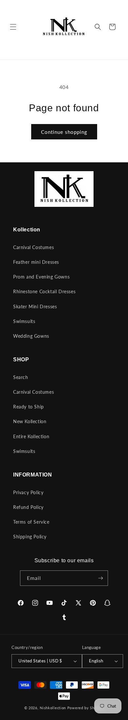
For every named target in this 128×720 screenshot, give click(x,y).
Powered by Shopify (85, 708)
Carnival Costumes (33, 247)
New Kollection (29, 421)
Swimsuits (24, 321)
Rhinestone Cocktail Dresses (44, 291)
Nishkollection (53, 708)
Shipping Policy (30, 536)
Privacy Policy (28, 492)
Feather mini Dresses (36, 262)
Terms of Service (31, 522)
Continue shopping (64, 132)
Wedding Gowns (31, 336)
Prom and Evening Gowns (41, 276)
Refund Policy (28, 507)
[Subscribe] (100, 578)
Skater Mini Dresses (35, 306)
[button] (13, 27)
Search (20, 377)
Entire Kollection (31, 436)
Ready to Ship (28, 406)
